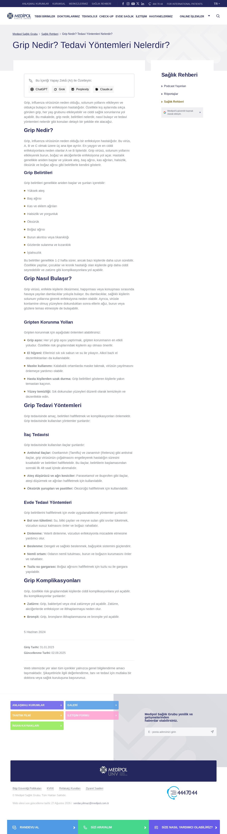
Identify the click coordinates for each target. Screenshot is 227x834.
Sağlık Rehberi (174, 101)
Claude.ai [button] (106, 89)
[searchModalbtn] (216, 14)
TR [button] (216, 3)
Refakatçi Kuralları (70, 788)
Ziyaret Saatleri (94, 788)
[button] (182, 112)
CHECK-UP (106, 16)
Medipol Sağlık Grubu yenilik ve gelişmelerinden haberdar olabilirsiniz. (169, 717)
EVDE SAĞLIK (125, 16)
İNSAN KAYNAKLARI (26, 725)
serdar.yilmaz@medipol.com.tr (91, 803)
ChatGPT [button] (42, 89)
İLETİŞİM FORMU (78, 715)
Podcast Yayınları (175, 86)
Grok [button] (62, 89)
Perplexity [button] (82, 89)
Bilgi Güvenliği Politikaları (27, 788)
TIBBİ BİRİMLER (45, 16)
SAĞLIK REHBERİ (101, 3)
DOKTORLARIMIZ (68, 16)
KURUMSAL (58, 3)
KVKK (50, 788)
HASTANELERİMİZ (161, 16)
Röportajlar (171, 93)
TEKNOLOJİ (89, 16)
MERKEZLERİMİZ (78, 3)
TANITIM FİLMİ (21, 715)
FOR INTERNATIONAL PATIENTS (185, 4)
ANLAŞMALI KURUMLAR (35, 3)
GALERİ (72, 705)
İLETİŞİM (141, 16)
